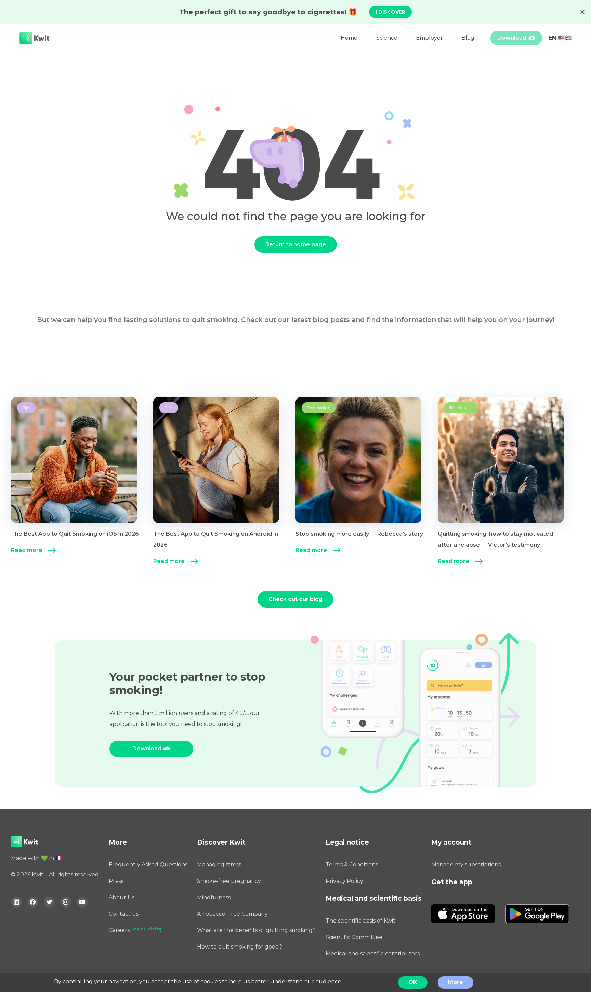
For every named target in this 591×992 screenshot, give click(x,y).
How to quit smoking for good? (239, 946)
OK (412, 982)
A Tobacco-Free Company (232, 914)
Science (386, 38)
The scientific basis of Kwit (360, 920)
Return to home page (295, 244)
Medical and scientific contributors (373, 953)
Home (349, 38)
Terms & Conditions (352, 864)
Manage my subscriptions (466, 864)
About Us (121, 897)
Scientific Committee (354, 937)
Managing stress (219, 864)
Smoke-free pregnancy (229, 881)
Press (116, 881)
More (455, 982)
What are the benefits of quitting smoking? (256, 930)
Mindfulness (214, 897)
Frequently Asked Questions (148, 864)
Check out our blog (295, 599)
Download (511, 38)
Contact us (124, 914)
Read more (26, 550)
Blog (467, 38)
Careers (119, 930)
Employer (429, 38)
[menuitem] (82, 483)
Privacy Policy (344, 881)
